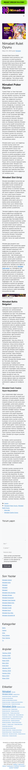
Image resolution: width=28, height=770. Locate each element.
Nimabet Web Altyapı (18, 724)
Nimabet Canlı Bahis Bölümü (7, 698)
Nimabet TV (4, 724)
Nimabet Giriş (6, 582)
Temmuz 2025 (6, 658)
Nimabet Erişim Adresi (6, 703)
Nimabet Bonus (6, 605)
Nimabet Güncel (14, 709)
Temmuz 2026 (6, 653)
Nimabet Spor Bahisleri (6, 722)
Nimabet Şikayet (5, 735)
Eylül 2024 (5, 665)
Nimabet (4, 585)
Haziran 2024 (6, 673)
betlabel (16, 767)
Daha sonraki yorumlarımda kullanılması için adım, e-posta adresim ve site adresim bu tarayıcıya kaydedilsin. (13, 558)
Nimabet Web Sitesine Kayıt (7, 726)
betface (15, 764)
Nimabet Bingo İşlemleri (6, 696)
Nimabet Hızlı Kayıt (6, 712)
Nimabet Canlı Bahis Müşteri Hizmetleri (9, 700)
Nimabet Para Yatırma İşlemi (16, 718)
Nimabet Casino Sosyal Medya (17, 702)
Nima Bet (7, 510)
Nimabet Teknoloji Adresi (16, 722)
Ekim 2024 (5, 663)
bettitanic (16, 766)
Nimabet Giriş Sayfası (8, 592)
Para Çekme (6, 635)
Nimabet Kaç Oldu (7, 613)
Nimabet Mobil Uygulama (7, 716)
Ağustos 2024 (6, 668)
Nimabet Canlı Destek (8, 600)
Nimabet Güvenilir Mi (8, 615)
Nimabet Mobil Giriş (8, 603)
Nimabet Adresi (7, 580)
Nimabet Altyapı (7, 595)
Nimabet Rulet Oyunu (6, 720)
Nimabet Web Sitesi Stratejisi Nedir (9, 728)
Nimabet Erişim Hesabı (15, 703)
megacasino (10, 766)
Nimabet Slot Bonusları (15, 720)
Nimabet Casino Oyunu (11, 512)
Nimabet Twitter (10, 724)
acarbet (11, 767)
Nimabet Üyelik (6, 608)
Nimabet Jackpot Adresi (14, 712)
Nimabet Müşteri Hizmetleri (18, 716)
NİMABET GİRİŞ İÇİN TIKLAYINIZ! (14, 2)
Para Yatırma (6, 638)
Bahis (4, 628)
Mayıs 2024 (5, 676)
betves (4, 766)
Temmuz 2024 (6, 670)
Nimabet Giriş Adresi (21, 706)
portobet (22, 766)
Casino (6, 503)
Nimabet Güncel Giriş (6, 711)
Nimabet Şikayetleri (13, 735)
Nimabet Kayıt (6, 610)
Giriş (3, 633)
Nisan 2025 (5, 660)
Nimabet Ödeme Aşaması (7, 731)
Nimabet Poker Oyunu (10, 505)
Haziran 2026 (6, 655)
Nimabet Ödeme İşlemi (17, 731)
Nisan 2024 (5, 678)
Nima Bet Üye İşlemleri (13, 733)
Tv (3, 640)
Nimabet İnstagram (8, 598)
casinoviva (21, 764)
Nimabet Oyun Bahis (6, 718)
